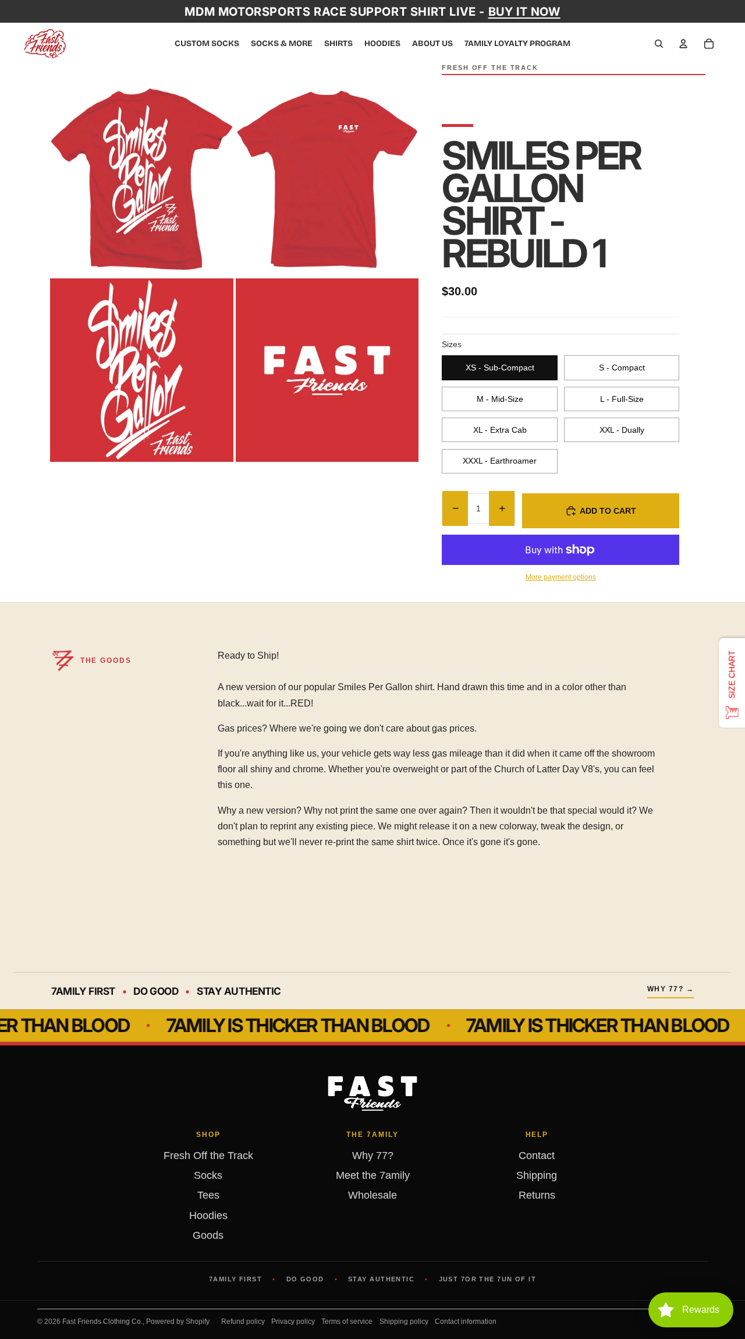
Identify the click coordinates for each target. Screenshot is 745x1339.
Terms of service (346, 1321)
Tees (208, 1195)
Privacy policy (293, 1321)
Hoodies (208, 1215)
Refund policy (243, 1321)
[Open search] (659, 43)
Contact (537, 1155)
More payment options (561, 577)
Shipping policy (403, 1321)
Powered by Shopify (178, 1321)
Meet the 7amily (373, 1175)
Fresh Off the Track (208, 1155)
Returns (537, 1195)
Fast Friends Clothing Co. (102, 1321)
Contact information (465, 1321)
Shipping (536, 1175)
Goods (208, 1235)
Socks (208, 1175)
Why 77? (372, 1155)
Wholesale (372, 1195)
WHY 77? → (670, 989)
